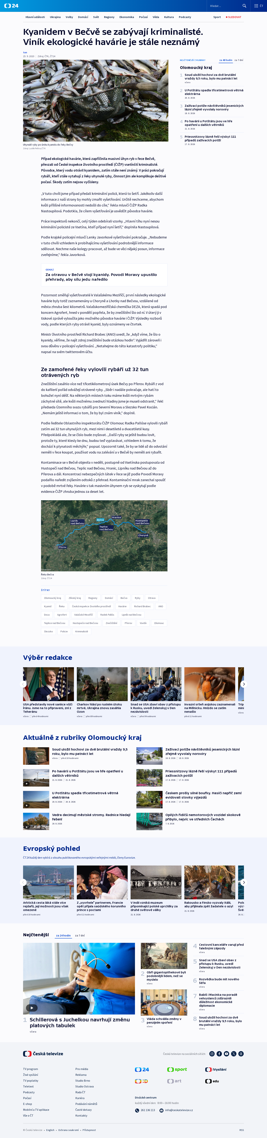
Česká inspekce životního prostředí (91, 606)
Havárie (122, 606)
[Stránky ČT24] (142, 1069)
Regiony (109, 17)
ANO (160, 606)
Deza (47, 614)
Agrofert (62, 614)
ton (25, 52)
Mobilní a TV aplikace (36, 1109)
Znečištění (111, 623)
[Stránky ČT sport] (177, 1069)
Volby (69, 17)
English (50, 1130)
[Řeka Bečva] (104, 535)
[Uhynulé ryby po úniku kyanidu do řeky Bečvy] (95, 101)
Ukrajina (55, 17)
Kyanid (47, 606)
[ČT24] (11, 6)
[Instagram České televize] (212, 1054)
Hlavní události (35, 17)
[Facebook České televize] (219, 1054)
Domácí (83, 17)
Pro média (81, 1069)
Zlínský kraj (75, 598)
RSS (242, 1130)
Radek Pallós (107, 614)
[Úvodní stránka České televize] (43, 1054)
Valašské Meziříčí (83, 614)
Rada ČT (80, 1092)
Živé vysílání (30, 1075)
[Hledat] (244, 6)
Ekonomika (127, 17)
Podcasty (185, 17)
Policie (64, 631)
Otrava (151, 598)
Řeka (61, 606)
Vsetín (143, 623)
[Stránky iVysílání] (215, 1069)
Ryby (137, 598)
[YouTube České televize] (226, 1054)
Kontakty (81, 1115)
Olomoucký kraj (52, 598)
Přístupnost (89, 1130)
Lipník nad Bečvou (131, 614)
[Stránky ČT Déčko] (141, 1081)
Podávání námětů (86, 1104)
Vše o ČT (28, 1115)
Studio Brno (82, 1080)
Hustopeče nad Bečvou (85, 623)
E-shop (27, 1104)
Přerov (128, 623)
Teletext (28, 1086)
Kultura (169, 17)
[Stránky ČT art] (174, 1081)
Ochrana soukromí (68, 1130)
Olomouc (159, 623)
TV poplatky (30, 1080)
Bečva (124, 598)
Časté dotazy (83, 1109)
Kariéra (79, 1098)
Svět (96, 17)
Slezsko (48, 631)
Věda (156, 17)
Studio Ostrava (84, 1086)
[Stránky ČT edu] (212, 1081)
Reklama (80, 1075)
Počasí (143, 17)
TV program (30, 1069)
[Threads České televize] (241, 1054)
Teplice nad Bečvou (54, 623)
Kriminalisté (81, 631)
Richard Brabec (142, 606)
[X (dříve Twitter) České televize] (234, 1054)
